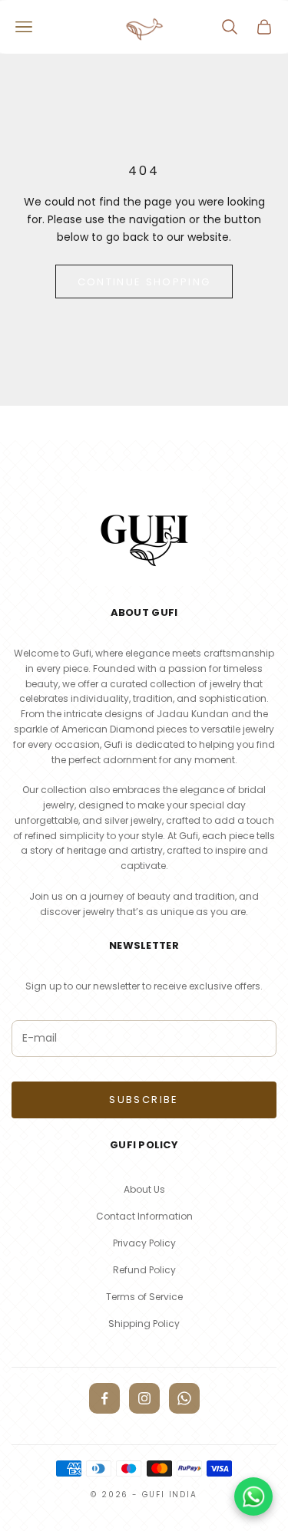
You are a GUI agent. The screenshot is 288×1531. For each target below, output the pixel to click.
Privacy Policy (144, 1242)
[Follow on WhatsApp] (184, 1398)
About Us (144, 1189)
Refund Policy (144, 1269)
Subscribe (143, 1099)
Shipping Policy (144, 1323)
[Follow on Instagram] (144, 1398)
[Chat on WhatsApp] (253, 1496)
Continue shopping (144, 282)
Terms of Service (144, 1296)
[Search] (229, 27)
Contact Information (144, 1216)
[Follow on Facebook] (104, 1398)
